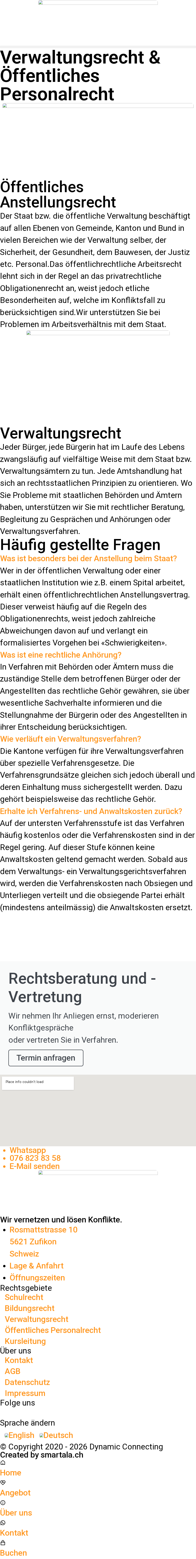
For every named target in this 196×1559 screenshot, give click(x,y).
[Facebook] (4, 1411)
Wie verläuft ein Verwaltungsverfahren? (70, 739)
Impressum (25, 1393)
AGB (13, 1371)
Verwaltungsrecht (36, 1319)
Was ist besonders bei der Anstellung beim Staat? (88, 558)
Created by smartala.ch (41, 1454)
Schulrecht (24, 1297)
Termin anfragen (45, 1057)
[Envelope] (151, 1411)
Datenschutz (27, 1382)
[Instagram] (53, 1411)
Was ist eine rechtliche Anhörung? (60, 655)
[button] (98, 47)
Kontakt (19, 1360)
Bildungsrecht (29, 1308)
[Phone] (102, 1411)
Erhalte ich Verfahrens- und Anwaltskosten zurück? (91, 811)
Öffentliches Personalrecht (53, 1330)
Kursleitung (25, 1341)
